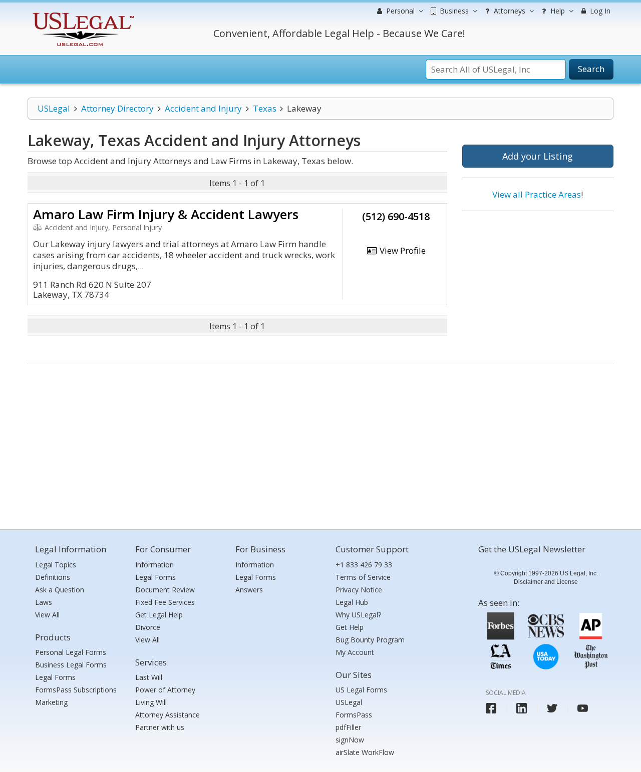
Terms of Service (363, 577)
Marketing (51, 702)
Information (154, 564)
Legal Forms (55, 677)
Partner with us (159, 727)
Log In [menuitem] (599, 11)
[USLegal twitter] (552, 708)
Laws (43, 602)
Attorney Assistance (167, 714)
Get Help (350, 627)
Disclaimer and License (546, 581)
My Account (355, 652)
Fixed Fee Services (165, 602)
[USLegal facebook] (491, 708)
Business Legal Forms (71, 664)
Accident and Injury (203, 108)
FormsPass (354, 714)
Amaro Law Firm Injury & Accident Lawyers (165, 214)
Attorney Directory (117, 108)
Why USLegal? (358, 614)
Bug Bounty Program (370, 639)
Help (556, 11)
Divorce (147, 627)
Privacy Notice (359, 589)
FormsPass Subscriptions (76, 689)
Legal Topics (55, 564)
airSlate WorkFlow (365, 752)
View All (47, 614)
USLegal (54, 108)
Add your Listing (537, 156)
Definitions (52, 577)
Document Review (165, 589)
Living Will (151, 702)
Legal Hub (352, 602)
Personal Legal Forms (70, 652)
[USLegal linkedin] (521, 708)
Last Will (148, 677)
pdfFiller (348, 727)
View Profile (402, 250)
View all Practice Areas (536, 194)
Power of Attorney (165, 689)
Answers (249, 589)
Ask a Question (59, 589)
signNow (350, 739)
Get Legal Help (159, 614)
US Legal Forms (361, 689)
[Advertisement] (537, 283)
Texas (264, 108)
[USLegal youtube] (582, 708)
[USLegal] (82, 14)
